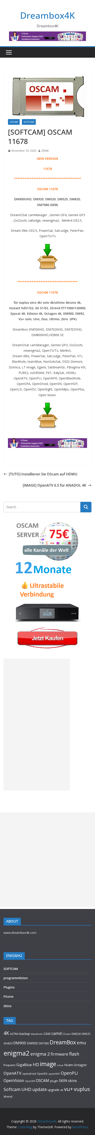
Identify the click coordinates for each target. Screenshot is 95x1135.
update (39, 1089)
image (48, 1064)
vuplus (82, 1089)
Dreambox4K (47, 15)
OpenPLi (69, 1073)
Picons (8, 996)
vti (61, 1090)
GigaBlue (24, 1064)
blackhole (37, 1034)
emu (81, 1043)
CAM (47, 1034)
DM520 (76, 1034)
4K (6, 1033)
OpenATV (12, 1073)
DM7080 (43, 1043)
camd (56, 1033)
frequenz (9, 1065)
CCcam (67, 1034)
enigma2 (17, 1053)
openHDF (54, 1073)
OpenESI (42, 1073)
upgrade (53, 1090)
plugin (54, 1081)
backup (24, 1033)
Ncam (68, 1065)
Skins (7, 1006)
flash (74, 1054)
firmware (59, 1054)
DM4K (45, 151)
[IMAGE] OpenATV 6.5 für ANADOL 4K (54, 485)
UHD (26, 1089)
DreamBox (63, 1042)
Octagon (80, 1065)
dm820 (8, 1043)
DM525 (86, 1034)
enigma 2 (40, 1054)
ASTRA (14, 1034)
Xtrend (8, 1096)
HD (36, 1064)
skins (72, 1080)
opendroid (29, 1073)
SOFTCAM (29, 121)
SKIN (63, 1080)
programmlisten (16, 978)
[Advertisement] (37, 725)
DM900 (19, 1042)
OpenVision (14, 1080)
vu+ (68, 1089)
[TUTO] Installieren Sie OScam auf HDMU (43, 474)
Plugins (9, 987)
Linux (60, 1065)
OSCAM (14, 121)
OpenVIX (30, 1081)
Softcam (12, 1089)
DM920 (32, 1043)
